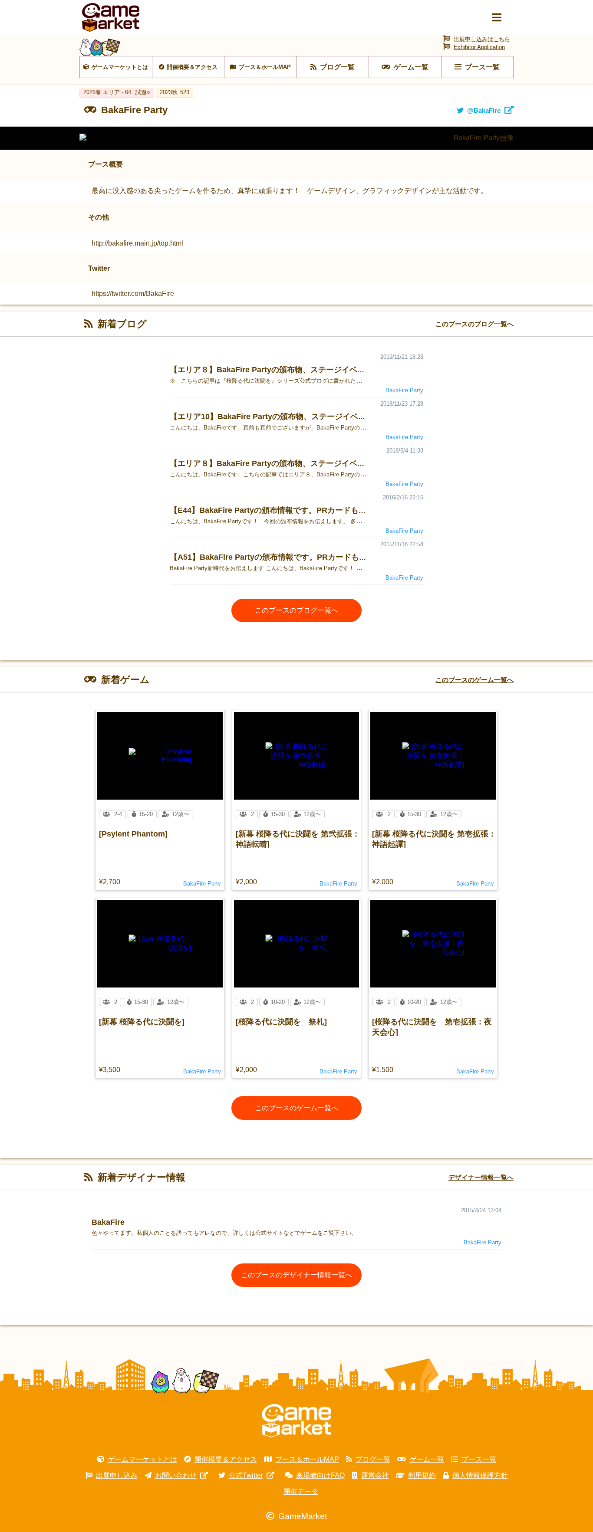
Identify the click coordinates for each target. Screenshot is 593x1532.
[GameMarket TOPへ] (296, 1421)
